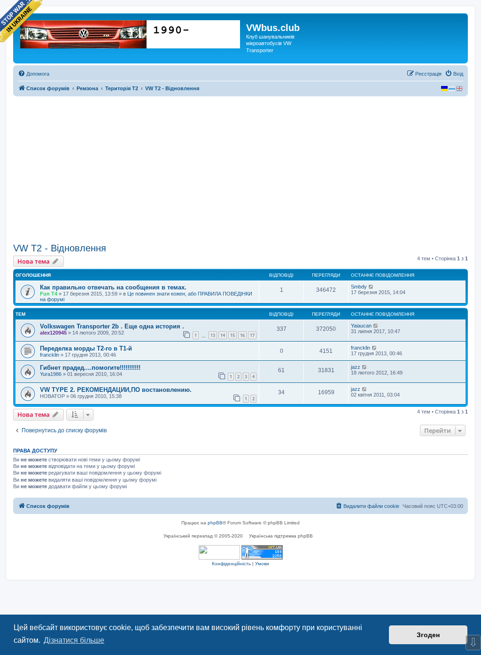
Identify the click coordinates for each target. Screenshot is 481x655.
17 (252, 335)
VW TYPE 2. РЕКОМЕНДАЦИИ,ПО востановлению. (116, 389)
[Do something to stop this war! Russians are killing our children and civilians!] (21, 21)
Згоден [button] (428, 635)
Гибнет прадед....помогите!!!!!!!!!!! (90, 367)
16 (242, 335)
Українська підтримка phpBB (281, 535)
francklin (49, 355)
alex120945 (53, 332)
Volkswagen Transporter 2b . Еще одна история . (112, 326)
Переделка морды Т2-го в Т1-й (86, 348)
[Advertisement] (240, 169)
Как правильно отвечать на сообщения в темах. (113, 287)
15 (232, 335)
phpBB (215, 522)
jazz (355, 367)
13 (212, 335)
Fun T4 (48, 293)
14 (222, 335)
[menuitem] (33, 73)
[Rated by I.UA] (219, 552)
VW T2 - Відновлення (59, 248)
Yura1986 (51, 374)
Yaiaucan (361, 325)
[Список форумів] (131, 32)
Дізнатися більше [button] (74, 640)
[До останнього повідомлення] (371, 286)
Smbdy (359, 286)
